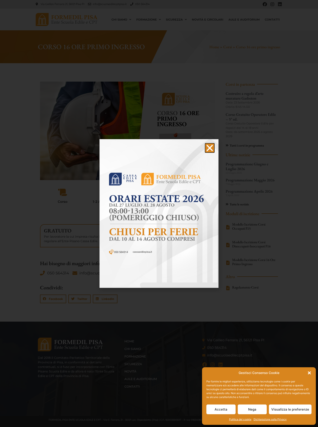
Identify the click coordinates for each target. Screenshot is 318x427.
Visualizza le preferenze (290, 409)
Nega (252, 409)
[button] (309, 373)
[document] (159, 213)
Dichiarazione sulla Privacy (270, 419)
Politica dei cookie (240, 419)
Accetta (221, 409)
